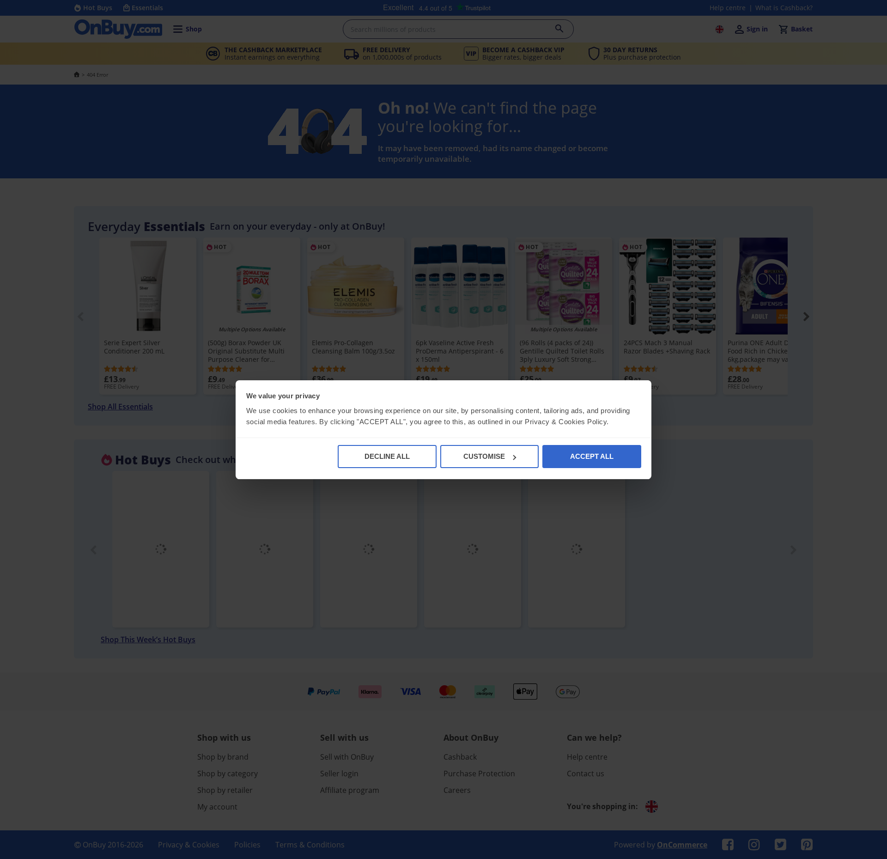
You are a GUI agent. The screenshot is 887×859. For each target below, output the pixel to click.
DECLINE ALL (387, 456)
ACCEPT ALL (592, 456)
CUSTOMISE (484, 456)
